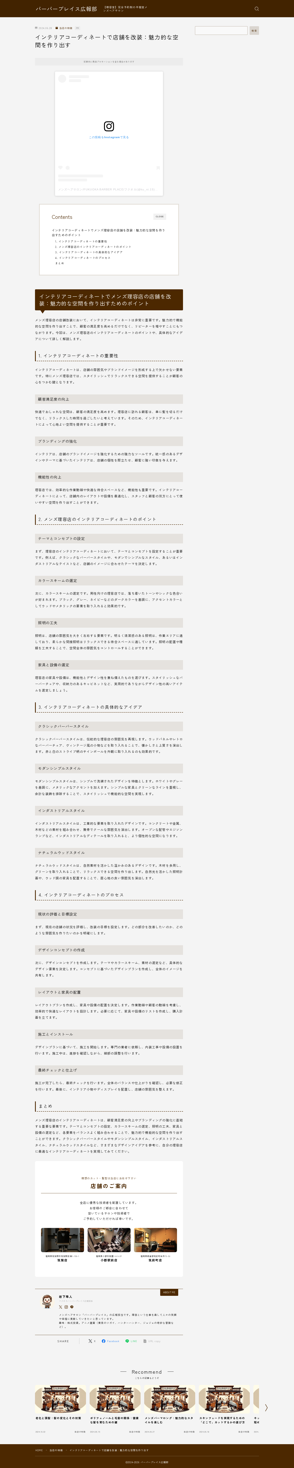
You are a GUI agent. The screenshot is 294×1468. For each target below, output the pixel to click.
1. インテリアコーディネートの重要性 (81, 241)
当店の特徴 (65, 28)
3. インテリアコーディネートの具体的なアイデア (89, 252)
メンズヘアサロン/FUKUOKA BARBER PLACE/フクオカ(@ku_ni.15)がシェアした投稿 (118, 189)
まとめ (59, 263)
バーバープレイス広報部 (66, 9)
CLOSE (160, 216)
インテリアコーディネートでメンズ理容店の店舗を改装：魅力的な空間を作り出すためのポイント (108, 232)
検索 (254, 30)
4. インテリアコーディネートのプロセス (83, 258)
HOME (39, 1450)
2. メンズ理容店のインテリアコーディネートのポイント (93, 247)
